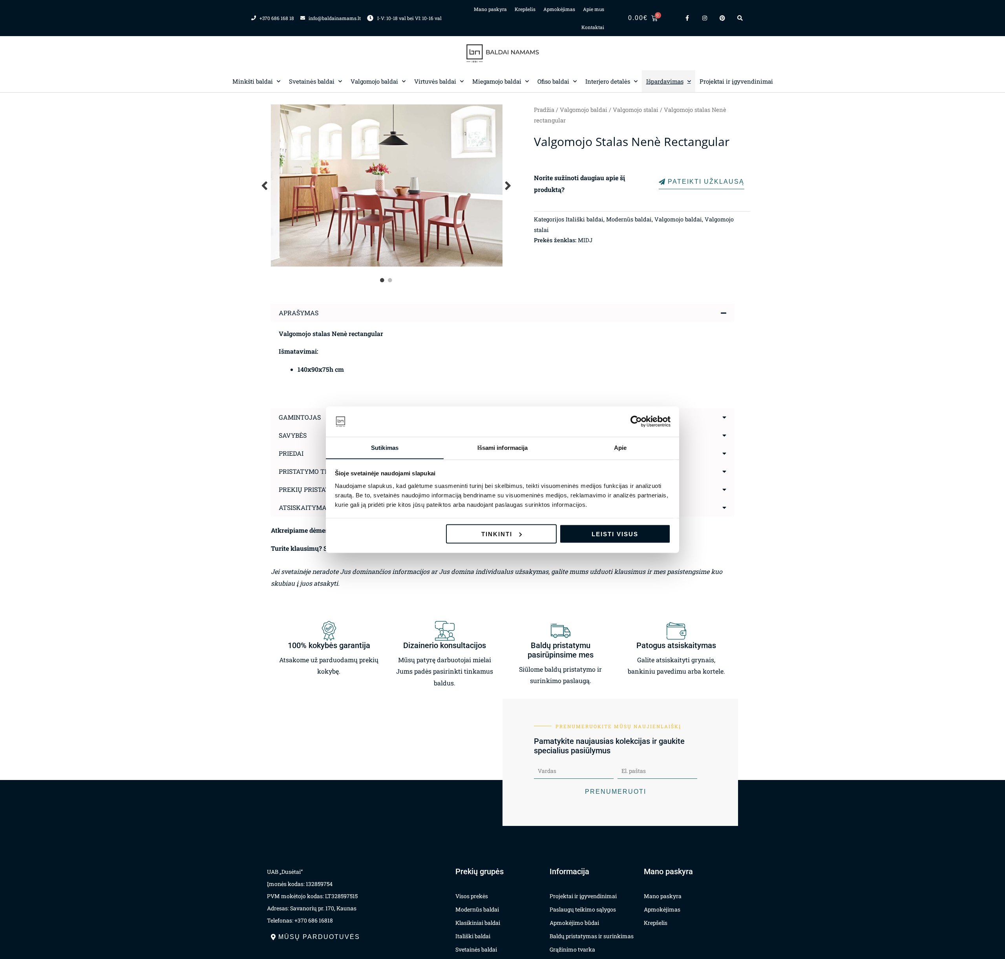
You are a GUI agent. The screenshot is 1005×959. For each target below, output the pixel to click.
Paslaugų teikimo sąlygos (583, 909)
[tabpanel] (386, 185)
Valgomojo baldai (374, 81)
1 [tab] (383, 280)
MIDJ (585, 240)
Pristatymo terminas (316, 471)
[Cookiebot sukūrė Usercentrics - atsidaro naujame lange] (636, 421)
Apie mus (593, 9)
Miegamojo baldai (496, 81)
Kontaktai (592, 27)
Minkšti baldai (252, 81)
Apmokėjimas (559, 9)
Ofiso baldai (553, 81)
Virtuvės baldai (435, 81)
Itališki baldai (584, 219)
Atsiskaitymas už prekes (322, 507)
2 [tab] (391, 280)
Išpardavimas (664, 81)
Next (508, 185)
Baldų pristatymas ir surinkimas (592, 936)
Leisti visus (615, 533)
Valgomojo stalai (635, 109)
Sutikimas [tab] (384, 447)
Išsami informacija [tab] (502, 447)
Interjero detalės (607, 81)
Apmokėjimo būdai (574, 922)
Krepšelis (525, 9)
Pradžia (544, 109)
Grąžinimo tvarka (572, 949)
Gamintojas (300, 417)
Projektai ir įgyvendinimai (736, 81)
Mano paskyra (490, 9)
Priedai (291, 453)
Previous (265, 185)
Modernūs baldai (629, 219)
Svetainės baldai (311, 81)
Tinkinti (496, 533)
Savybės (293, 435)
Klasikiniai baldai (477, 922)
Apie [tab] (620, 447)
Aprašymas (298, 313)
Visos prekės (471, 896)
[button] (502, 313)
